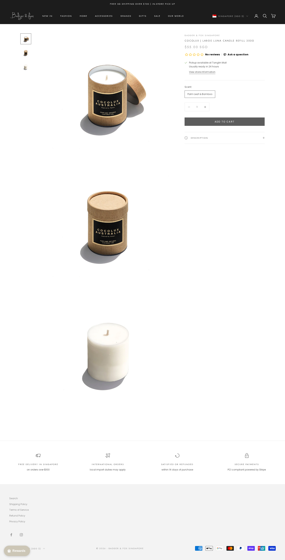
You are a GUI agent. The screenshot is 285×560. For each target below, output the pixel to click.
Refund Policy (17, 515)
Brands (126, 15)
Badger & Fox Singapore (202, 35)
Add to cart (225, 121)
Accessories (104, 15)
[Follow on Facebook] (11, 535)
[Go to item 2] (25, 52)
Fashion (66, 15)
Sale (157, 15)
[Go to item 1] (25, 38)
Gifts (142, 15)
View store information (202, 72)
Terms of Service (19, 509)
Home (83, 15)
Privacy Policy (17, 521)
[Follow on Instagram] (21, 535)
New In (47, 15)
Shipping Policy (18, 504)
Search (13, 498)
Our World (176, 15)
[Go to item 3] (25, 66)
